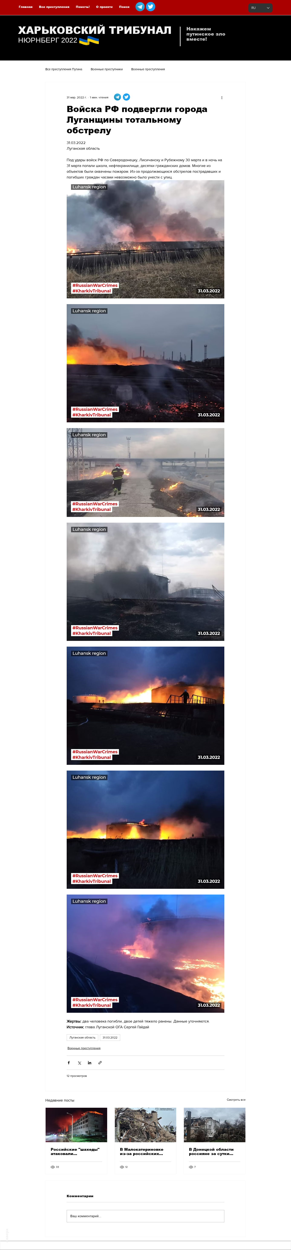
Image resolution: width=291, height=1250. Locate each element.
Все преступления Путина (63, 69)
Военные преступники (107, 69)
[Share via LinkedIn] (90, 1063)
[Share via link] (100, 1063)
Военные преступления (148, 69)
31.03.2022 (110, 1037)
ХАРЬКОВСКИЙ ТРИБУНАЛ (95, 30)
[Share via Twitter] (79, 1063)
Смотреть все (236, 1099)
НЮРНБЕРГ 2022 (47, 40)
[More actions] (221, 97)
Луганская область (82, 1037)
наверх (7, 1235)
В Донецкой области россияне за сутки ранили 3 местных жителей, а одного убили (211, 1151)
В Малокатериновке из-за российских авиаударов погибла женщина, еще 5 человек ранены (142, 1151)
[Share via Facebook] (69, 1063)
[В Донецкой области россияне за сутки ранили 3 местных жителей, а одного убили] (214, 1125)
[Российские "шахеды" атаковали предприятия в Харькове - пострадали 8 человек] (76, 1125)
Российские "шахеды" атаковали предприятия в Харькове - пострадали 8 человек (75, 1151)
